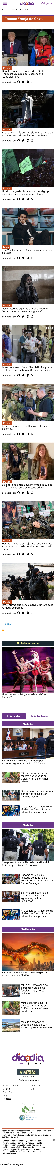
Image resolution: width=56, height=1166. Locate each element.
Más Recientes (40, 716)
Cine (33, 1088)
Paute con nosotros (28, 1080)
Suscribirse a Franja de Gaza (3, 630)
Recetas (7, 1098)
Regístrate (28, 1076)
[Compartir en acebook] (19, 82)
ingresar (48, 3)
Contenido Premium (30, 643)
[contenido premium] (28, 1071)
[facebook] (28, 1063)
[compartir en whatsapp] (32, 82)
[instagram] (40, 1063)
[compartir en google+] (28, 82)
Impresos (35, 1085)
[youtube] (36, 1063)
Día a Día (7, 1092)
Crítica (6, 1088)
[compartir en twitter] (23, 82)
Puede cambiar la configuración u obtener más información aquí (22, 1152)
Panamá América (11, 1085)
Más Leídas (14, 716)
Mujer (6, 1095)
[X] (32, 1063)
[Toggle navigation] (5, 3)
